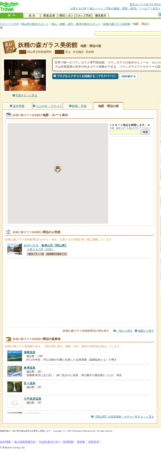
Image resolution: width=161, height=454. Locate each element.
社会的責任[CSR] (49, 441)
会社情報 (5, 441)
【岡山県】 (46, 245)
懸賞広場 (49, 16)
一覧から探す (124, 330)
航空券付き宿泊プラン (56, 254)
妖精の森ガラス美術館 (116, 24)
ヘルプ (146, 8)
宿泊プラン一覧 (35, 254)
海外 (31, 16)
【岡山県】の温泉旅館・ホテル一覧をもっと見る (124, 416)
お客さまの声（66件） (41, 249)
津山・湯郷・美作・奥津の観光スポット (75, 24)
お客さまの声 (78, 8)
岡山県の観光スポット (35, 24)
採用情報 (68, 441)
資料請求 (93, 441)
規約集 (81, 441)
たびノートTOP (9, 24)
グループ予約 (83, 16)
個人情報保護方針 (25, 441)
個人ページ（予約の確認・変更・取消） (114, 8)
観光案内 (100, 16)
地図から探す (146, 330)
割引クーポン (66, 16)
